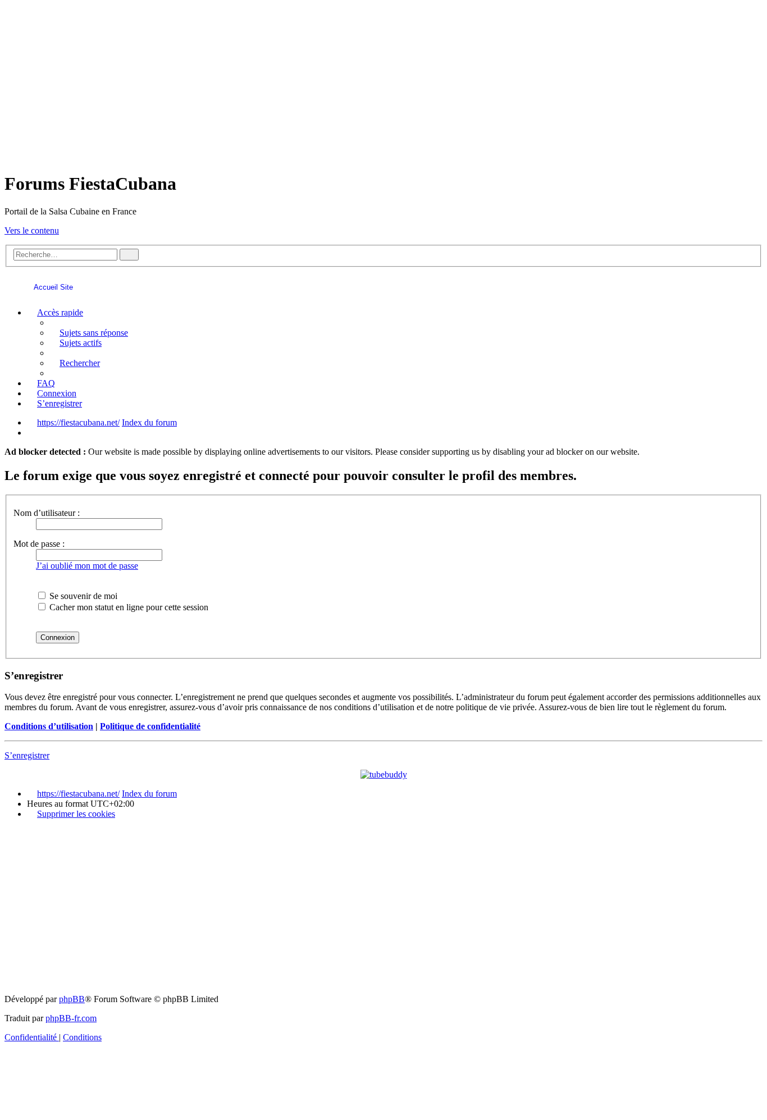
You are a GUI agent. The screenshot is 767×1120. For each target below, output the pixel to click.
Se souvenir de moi (82, 596)
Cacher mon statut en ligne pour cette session (127, 607)
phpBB (72, 999)
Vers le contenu (31, 230)
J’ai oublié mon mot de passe (87, 565)
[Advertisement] (383, 83)
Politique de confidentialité (150, 726)
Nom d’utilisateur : (46, 513)
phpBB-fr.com (71, 1018)
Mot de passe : (39, 543)
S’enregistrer (26, 755)
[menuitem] (88, 332)
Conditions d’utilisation (48, 726)
